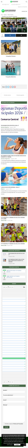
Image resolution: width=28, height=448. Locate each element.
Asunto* (5, 400)
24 (24, 354)
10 (24, 321)
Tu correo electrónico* (8, 395)
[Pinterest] (15, 87)
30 (24, 368)
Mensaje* (5, 404)
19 (24, 342)
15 (24, 333)
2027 (12, 287)
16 (24, 335)
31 (24, 371)
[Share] (10, 35)
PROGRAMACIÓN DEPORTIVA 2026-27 (10, 125)
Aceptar (17, 444)
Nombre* (5, 390)
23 (24, 352)
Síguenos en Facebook (22, 6)
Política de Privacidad (18, 423)
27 (24, 361)
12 (24, 326)
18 (24, 340)
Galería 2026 (4, 220)
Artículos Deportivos (5, 158)
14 (24, 331)
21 (24, 347)
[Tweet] (21, 35)
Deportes (5, 14)
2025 (4, 287)
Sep (10, 287)
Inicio (2, 14)
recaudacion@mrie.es (15, 4)
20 (24, 345)
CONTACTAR (24, 11)
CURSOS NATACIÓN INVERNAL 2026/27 (10, 187)
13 (24, 328)
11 (24, 324)
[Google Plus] (11, 87)
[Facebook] (6, 87)
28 (24, 364)
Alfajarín (3, 189)
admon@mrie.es (5, 4)
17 (24, 338)
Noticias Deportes (10, 14)
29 (24, 366)
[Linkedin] (13, 87)
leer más (11, 444)
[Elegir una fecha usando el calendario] (8, 287)
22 (24, 349)
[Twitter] (8, 87)
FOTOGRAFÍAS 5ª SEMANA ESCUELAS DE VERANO (13, 243)
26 (24, 359)
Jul (6, 287)
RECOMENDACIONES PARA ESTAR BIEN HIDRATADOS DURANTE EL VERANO (16, 260)
